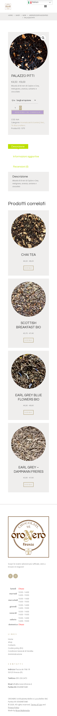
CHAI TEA (28, 255)
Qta (13, 100)
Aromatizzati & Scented (38, 15)
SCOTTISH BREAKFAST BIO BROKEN (28, 327)
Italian (35, 2)
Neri (24, 15)
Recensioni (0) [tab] (20, 166)
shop (18, 15)
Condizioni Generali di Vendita (20, 651)
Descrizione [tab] (18, 146)
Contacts (11, 645)
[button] (43, 38)
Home (10, 15)
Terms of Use (36, 704)
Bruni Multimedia (23, 710)
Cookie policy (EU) (15, 648)
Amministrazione (15, 654)
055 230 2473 (21, 678)
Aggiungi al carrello (28, 112)
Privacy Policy (13, 707)
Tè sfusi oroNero (18, 125)
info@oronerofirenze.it (22, 684)
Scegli (28, 268)
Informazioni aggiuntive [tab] (26, 156)
